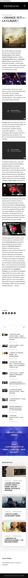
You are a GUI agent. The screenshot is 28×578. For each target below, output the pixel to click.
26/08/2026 (14, 349)
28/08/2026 (14, 342)
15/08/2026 (14, 412)
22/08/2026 (14, 379)
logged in (12, 562)
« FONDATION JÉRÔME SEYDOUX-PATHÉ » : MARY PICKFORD (16, 391)
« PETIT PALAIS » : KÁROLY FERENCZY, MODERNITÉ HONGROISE (16, 374)
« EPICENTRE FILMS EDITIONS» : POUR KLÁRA (16, 417)
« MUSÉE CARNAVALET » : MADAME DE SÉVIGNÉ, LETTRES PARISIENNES (16, 408)
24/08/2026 (14, 369)
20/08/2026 (14, 386)
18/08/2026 (14, 395)
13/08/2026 (14, 421)
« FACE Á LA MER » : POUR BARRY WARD (12, 515)
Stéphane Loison (7, 15)
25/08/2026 (14, 358)
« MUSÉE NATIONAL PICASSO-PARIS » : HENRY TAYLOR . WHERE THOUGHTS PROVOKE (12, 486)
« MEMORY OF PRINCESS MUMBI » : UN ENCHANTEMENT (16, 354)
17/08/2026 (14, 403)
